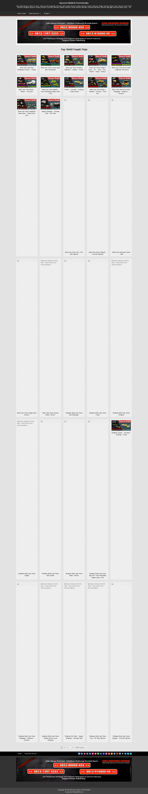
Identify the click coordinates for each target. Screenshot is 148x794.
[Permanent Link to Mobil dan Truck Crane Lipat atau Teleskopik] (50, 60)
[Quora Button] (117, 754)
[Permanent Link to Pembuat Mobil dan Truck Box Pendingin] (74, 335)
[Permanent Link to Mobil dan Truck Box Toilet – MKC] (121, 174)
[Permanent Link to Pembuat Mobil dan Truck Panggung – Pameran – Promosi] (26, 658)
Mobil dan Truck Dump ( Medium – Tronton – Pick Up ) (97, 92)
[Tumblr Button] (101, 754)
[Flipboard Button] (109, 754)
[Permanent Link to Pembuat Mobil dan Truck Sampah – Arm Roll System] (121, 658)
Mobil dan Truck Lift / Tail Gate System (74, 253)
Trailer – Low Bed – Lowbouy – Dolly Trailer (74, 91)
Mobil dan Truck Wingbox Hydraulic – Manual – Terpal (74, 69)
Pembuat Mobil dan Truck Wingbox (121, 414)
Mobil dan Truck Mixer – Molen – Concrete (27, 91)
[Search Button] (131, 754)
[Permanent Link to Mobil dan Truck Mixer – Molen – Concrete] (26, 82)
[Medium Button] (98, 754)
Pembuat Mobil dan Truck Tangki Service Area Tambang (50, 738)
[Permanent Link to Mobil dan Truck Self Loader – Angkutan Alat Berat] (121, 60)
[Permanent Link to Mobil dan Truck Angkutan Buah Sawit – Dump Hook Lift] (26, 104)
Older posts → (81, 747)
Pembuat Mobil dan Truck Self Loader (50, 575)
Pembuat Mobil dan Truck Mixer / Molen (74, 575)
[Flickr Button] (93, 754)
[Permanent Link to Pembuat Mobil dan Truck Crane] (97, 335)
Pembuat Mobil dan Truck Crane (97, 414)
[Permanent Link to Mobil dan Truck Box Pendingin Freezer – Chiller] (26, 60)
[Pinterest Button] (84, 754)
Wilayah (46, 13)
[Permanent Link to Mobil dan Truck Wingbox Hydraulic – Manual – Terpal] (74, 60)
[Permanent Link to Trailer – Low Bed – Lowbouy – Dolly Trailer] (74, 82)
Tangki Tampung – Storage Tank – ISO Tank (50, 112)
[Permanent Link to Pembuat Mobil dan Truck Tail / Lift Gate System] (97, 658)
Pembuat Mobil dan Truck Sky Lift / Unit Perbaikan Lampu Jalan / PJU (97, 576)
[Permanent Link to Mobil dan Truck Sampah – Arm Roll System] (97, 174)
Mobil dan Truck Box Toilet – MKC (121, 253)
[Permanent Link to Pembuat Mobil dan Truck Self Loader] (50, 496)
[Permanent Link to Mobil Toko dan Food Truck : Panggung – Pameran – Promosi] (121, 82)
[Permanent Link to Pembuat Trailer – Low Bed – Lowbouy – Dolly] (121, 425)
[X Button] (79, 754)
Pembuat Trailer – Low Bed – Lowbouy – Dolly (121, 434)
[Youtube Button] (95, 754)
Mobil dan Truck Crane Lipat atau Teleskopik (50, 69)
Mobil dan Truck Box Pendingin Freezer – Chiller (26, 69)
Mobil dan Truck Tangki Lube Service (26, 414)
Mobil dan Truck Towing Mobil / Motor (50, 414)
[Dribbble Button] (106, 754)
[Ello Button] (123, 754)
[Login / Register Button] (128, 754)
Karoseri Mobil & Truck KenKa (74, 3)
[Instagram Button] (90, 754)
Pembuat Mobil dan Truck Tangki (26, 575)
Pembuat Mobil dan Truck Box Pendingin (74, 414)
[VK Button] (120, 754)
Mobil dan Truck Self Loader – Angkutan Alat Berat (121, 69)
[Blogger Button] (112, 754)
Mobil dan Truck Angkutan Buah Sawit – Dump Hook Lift (27, 113)
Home (19, 754)
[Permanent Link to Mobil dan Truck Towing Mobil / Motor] (50, 335)
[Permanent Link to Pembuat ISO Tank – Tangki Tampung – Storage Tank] (74, 658)
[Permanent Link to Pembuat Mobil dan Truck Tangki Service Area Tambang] (50, 658)
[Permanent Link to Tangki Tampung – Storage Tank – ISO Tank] (50, 104)
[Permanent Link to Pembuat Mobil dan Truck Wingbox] (121, 335)
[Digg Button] (103, 754)
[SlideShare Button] (125, 754)
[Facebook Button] (82, 754)
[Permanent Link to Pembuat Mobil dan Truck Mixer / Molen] (74, 496)
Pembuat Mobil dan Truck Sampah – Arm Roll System (121, 737)
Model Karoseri (34, 13)
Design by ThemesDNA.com (74, 792)
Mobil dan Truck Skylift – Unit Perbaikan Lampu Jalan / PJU (50, 92)
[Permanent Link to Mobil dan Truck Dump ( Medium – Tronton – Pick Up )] (97, 82)
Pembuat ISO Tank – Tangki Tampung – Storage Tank (74, 737)
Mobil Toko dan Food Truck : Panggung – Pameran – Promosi (121, 92)
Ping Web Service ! (31, 754)
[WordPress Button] (114, 754)
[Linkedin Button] (87, 754)
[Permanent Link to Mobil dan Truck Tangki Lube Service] (26, 335)
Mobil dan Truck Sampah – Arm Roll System (97, 253)
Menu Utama (22, 13)
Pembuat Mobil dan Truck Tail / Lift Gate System (97, 737)
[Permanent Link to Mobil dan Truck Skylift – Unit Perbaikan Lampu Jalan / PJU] (50, 82)
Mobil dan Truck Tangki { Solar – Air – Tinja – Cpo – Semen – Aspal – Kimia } (97, 70)
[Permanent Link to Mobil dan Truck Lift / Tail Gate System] (74, 174)
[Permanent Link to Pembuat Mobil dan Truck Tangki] (26, 496)
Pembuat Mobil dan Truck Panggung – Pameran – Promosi (26, 738)
